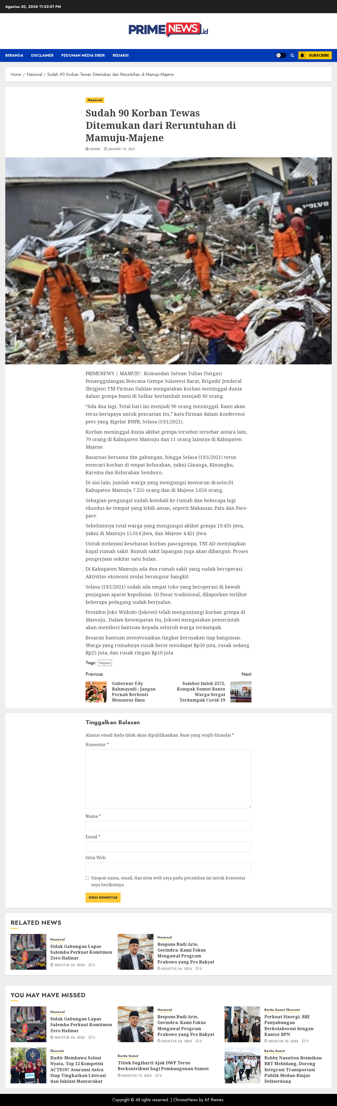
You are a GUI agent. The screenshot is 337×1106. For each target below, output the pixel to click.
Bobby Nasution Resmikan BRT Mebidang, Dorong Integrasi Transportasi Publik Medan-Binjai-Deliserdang (293, 1069)
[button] (292, 55)
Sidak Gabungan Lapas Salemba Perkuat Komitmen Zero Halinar (81, 952)
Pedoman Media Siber (83, 55)
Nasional (95, 100)
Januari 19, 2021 (122, 149)
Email (93, 837)
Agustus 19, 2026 (137, 1076)
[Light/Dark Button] (281, 55)
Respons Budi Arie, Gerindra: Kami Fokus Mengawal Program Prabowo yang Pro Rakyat (185, 953)
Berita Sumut (274, 1010)
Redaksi (120, 55)
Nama (93, 816)
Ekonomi (293, 1010)
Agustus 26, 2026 (70, 965)
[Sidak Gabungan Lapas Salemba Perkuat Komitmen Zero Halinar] (28, 952)
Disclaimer (42, 55)
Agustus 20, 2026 (284, 1041)
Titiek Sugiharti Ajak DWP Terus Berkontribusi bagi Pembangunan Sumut (163, 1065)
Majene (104, 662)
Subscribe (319, 55)
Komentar (97, 744)
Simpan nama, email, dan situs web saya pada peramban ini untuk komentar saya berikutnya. (168, 881)
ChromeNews (185, 1100)
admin (95, 149)
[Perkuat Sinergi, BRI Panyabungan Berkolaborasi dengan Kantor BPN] (242, 1024)
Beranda (14, 55)
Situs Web (96, 857)
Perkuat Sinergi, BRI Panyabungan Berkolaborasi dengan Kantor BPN (289, 1025)
